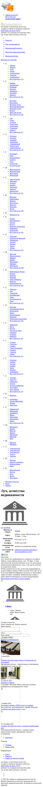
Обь (11, 291)
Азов (11, 69)
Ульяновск (14, 382)
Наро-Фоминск (15, 279)
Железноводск (15, 169)
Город (7, 754)
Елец (11, 162)
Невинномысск (15, 283)
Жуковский (14, 175)
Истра (12, 209)
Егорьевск (13, 154)
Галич (12, 120)
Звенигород (14, 191)
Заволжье (13, 181)
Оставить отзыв (7, 637)
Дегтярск (13, 136)
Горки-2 (13, 130)
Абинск (12, 67)
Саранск (13, 350)
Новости (8, 40)
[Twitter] (5, 554)
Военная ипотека (11, 56)
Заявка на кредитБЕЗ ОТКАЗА (13, 17)
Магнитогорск (15, 256)
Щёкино (13, 442)
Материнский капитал (13, 48)
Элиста (12, 454)
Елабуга (13, 160)
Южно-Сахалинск (16, 462)
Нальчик (13, 277)
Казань (12, 219)
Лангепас (13, 236)
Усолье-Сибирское (16, 386)
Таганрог (13, 360)
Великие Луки (15, 105)
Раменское (14, 325)
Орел (12, 301)
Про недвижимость (12, 44)
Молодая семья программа (15, 52)
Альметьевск (14, 77)
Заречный (13, 187)
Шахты (12, 433)
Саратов (13, 352)
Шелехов (13, 437)
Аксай (12, 71)
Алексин (13, 75)
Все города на (17, 79)
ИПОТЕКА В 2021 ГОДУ (10, 31)
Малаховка (14, 262)
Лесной (12, 242)
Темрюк (13, 370)
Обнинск (13, 289)
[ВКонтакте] (2, 554)
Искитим (13, 207)
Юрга (12, 466)
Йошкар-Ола (14, 215)
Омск (12, 297)
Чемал (12, 415)
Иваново (13, 197)
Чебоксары (14, 411)
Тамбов (12, 366)
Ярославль (14, 478)
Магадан (13, 254)
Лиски (12, 246)
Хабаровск (14, 399)
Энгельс (13, 456)
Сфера (8, 606)
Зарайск (13, 185)
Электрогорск (15, 448)
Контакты (9, 737)
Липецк (13, 244)
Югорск (13, 460)
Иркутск (13, 205)
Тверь (12, 368)
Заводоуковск (15, 179)
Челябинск (14, 413)
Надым (12, 274)
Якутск (12, 472)
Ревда (12, 327)
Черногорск (14, 419)
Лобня (12, 248)
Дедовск (13, 138)
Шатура (13, 431)
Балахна (13, 89)
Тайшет (12, 362)
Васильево (14, 103)
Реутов (12, 329)
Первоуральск (15, 315)
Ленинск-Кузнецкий (17, 238)
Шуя (11, 439)
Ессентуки (14, 164)
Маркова (13, 264)
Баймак (12, 83)
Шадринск (14, 427)
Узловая (13, 378)
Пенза (12, 313)
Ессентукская (15, 166)
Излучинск (14, 203)
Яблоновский (15, 470)
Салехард (13, 344)
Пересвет (13, 317)
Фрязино (13, 395)
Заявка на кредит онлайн (14, 758)
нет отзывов (5, 527)
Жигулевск (14, 173)
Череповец (14, 417)
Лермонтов (14, 240)
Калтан (12, 222)
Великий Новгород (17, 107)
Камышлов (14, 230)
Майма (12, 260)
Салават (13, 342)
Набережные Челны (17, 272)
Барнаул (13, 95)
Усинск (12, 384)
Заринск (13, 189)
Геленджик (14, 124)
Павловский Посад (17, 309)
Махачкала (14, 266)
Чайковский (14, 409)
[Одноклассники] (7, 554)
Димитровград (15, 148)
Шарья (12, 429)
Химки (12, 403)
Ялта (11, 474)
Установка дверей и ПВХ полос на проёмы (17, 705)
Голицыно (13, 128)
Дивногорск (14, 146)
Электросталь (15, 450)
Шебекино (14, 435)
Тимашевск (14, 372)
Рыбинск (13, 336)
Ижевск (13, 201)
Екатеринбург (15, 158)
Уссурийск (14, 387)
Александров (15, 73)
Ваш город (5, 635)
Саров (12, 354)
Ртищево (13, 332)
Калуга (12, 224)
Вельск (12, 111)
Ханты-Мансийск (16, 401)
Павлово (13, 307)
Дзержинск (14, 142)
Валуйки (13, 101)
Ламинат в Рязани (7, 683)
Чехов (12, 421)
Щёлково (13, 444)
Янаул (12, 476)
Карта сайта (9, 747)
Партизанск (14, 311)
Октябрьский (15, 295)
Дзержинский (15, 144)
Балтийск (13, 93)
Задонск (13, 183)
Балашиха (13, 91)
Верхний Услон (15, 112)
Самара (12, 346)
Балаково (13, 87)
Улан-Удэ (13, 380)
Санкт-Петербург (16, 348)
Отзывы (8, 745)
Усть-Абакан (14, 389)
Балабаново (14, 85)
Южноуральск (15, 464)
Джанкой (13, 140)
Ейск (11, 156)
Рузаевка (13, 334)
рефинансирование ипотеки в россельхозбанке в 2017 (26, 551)
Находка (13, 281)
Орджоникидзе (15, 299)
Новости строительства (10, 639)
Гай (11, 118)
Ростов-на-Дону (16, 331)
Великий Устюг (16, 109)
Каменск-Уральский (17, 226)
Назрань (13, 276)
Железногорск (15, 171)
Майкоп (13, 258)
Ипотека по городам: (9, 60)
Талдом (12, 364)
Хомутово (13, 405)
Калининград (15, 221)
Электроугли (14, 452)
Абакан (12, 65)
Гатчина (13, 122)
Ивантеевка (14, 199)
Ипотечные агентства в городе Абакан (15, 579)
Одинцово (14, 293)
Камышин (13, 228)
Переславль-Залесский (18, 319)
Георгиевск (14, 126)
